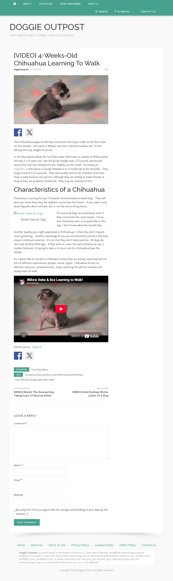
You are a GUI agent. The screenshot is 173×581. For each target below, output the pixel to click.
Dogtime (37, 347)
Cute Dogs (46, 4)
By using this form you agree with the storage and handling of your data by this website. (62, 511)
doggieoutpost (21, 69)
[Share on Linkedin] (52, 132)
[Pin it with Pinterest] (41, 132)
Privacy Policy (80, 545)
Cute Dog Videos (39, 369)
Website (18, 495)
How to (93, 4)
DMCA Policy (127, 545)
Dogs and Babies (70, 4)
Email (18, 480)
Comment (20, 423)
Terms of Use (57, 545)
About (27, 4)
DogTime (19, 169)
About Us (37, 545)
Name (18, 465)
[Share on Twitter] (29, 132)
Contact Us (149, 545)
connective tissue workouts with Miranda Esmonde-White (54, 374)
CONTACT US (148, 11)
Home (21, 545)
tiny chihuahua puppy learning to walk (34, 379)
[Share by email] (64, 132)
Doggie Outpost (47, 27)
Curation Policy (104, 545)
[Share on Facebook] (18, 132)
